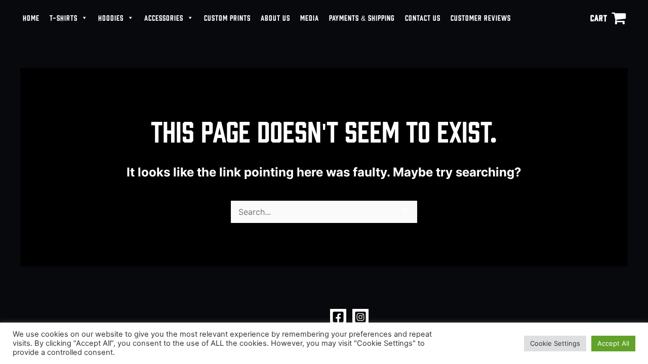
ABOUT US (275, 17)
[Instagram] (360, 317)
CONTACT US (422, 17)
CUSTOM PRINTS (227, 17)
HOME (31, 17)
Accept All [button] (613, 343)
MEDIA (309, 17)
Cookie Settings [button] (555, 343)
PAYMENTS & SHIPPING (362, 17)
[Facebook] (338, 317)
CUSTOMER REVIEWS (481, 17)
